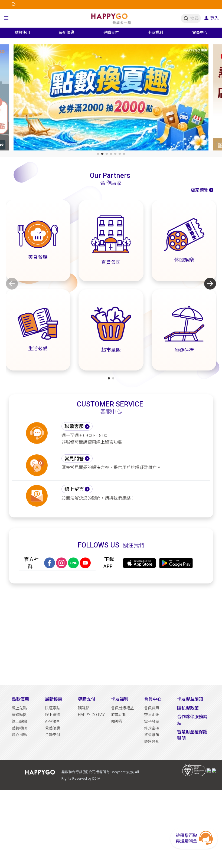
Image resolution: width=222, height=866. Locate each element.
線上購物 (52, 715)
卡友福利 (119, 699)
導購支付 (86, 699)
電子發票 (151, 721)
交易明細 (151, 715)
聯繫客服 (74, 426)
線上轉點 (19, 721)
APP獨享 (52, 721)
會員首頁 (151, 708)
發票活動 (118, 715)
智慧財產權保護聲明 (192, 735)
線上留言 (74, 489)
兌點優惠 (52, 728)
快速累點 (52, 708)
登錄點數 (19, 715)
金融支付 (52, 735)
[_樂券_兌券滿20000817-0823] (111, 98)
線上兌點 (19, 708)
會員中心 (152, 699)
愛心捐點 (19, 735)
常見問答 (74, 458)
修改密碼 (151, 728)
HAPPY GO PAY (91, 715)
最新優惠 (53, 699)
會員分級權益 (122, 708)
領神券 (116, 721)
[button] (6, 18)
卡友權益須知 (190, 699)
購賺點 (83, 708)
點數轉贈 (19, 728)
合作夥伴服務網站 (192, 720)
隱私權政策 (188, 708)
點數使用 (20, 699)
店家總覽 (199, 190)
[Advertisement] (111, 634)
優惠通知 (151, 741)
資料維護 (151, 735)
